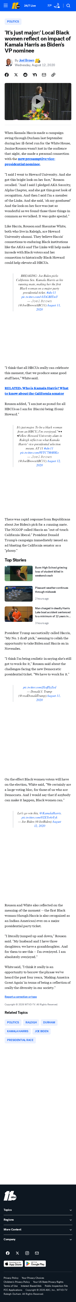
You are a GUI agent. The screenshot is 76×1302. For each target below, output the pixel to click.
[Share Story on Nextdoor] (34, 74)
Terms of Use (11, 1286)
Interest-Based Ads (31, 1286)
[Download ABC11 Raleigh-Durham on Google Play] (35, 1264)
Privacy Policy (11, 1278)
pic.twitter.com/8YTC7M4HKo (39, 452)
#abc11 (51, 292)
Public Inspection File (56, 1286)
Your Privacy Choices (33, 1278)
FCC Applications (13, 1290)
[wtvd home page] (10, 1196)
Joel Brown (26, 60)
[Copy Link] (53, 74)
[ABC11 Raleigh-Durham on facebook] (8, 1253)
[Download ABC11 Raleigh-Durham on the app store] (13, 1264)
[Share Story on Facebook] (6, 74)
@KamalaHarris (50, 813)
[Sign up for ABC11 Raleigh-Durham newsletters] (37, 1253)
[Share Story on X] (16, 74)
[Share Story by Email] (44, 74)
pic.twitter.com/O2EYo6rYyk (39, 817)
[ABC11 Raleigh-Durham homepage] (16, 5)
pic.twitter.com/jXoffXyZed (39, 687)
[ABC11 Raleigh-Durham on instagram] (27, 1253)
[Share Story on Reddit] (25, 74)
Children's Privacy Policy (17, 1282)
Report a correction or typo (21, 997)
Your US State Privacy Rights (48, 1282)
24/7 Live (30, 6)
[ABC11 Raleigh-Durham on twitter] (17, 1253)
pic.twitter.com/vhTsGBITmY (39, 296)
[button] (5, 5)
